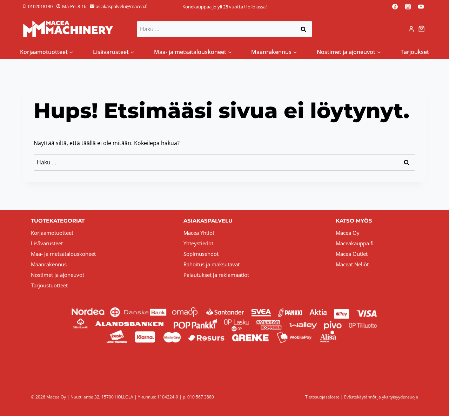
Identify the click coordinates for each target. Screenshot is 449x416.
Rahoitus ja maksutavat (211, 264)
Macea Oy (348, 232)
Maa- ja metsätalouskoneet (63, 253)
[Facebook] (395, 6)
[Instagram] (408, 6)
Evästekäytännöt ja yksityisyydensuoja (381, 397)
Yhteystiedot (198, 243)
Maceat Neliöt (352, 264)
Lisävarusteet (47, 243)
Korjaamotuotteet (52, 232)
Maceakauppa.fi (355, 243)
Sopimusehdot (201, 253)
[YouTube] (421, 6)
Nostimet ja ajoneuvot (57, 274)
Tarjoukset (415, 52)
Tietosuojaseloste (322, 397)
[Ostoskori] (422, 29)
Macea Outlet (352, 253)
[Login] (411, 29)
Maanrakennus (49, 264)
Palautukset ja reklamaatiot (216, 274)
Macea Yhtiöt (198, 232)
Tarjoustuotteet (49, 285)
